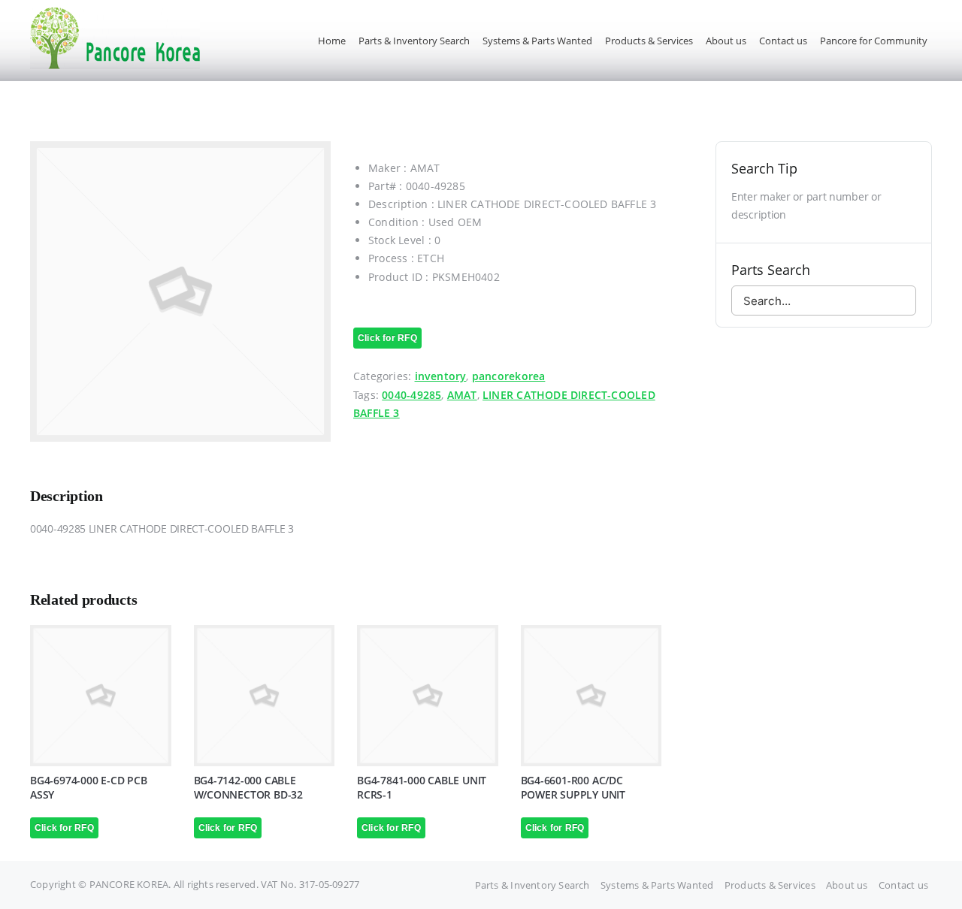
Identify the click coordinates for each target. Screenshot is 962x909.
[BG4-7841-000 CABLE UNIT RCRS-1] (427, 695)
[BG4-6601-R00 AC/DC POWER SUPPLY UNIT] (591, 695)
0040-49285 (411, 395)
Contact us (903, 885)
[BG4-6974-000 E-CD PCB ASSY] (100, 695)
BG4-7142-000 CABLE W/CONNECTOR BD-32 (248, 787)
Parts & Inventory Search (532, 885)
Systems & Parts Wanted (657, 885)
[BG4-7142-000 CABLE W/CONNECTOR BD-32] (264, 695)
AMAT (462, 395)
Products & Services (770, 885)
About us (847, 885)
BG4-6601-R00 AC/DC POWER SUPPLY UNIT (573, 787)
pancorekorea (509, 376)
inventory (441, 376)
